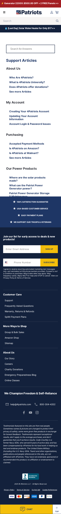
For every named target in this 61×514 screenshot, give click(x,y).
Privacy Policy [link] (9, 490)
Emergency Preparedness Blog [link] (20, 375)
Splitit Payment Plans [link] (15, 316)
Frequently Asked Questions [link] (19, 306)
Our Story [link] (10, 358)
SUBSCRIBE (49, 262)
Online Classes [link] (12, 380)
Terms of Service (23, 278)
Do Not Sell (36, 490)
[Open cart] (56, 12)
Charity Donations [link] (14, 369)
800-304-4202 (47, 404)
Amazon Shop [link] (12, 337)
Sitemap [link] (9, 343)
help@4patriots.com (20, 404)
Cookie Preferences (49, 490)
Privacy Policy (9, 278)
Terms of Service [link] (23, 490)
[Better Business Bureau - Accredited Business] (30, 476)
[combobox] (7, 262)
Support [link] (9, 300)
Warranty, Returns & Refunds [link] (19, 311)
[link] (23, 412)
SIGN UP (49, 249)
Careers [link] (9, 364)
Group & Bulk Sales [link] (14, 332)
